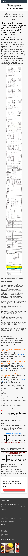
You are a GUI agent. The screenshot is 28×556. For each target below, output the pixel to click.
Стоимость (3, 530)
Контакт (3, 535)
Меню (4, 1)
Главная (3, 529)
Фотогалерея (4, 533)
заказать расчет (14, 490)
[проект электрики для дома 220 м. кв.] (14, 71)
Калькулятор (4, 531)
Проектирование (5, 534)
